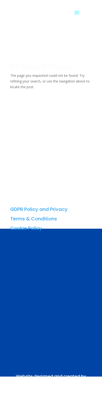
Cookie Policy (26, 228)
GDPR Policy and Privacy (39, 209)
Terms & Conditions (33, 218)
